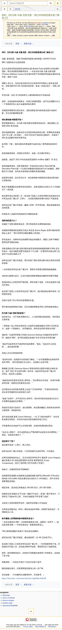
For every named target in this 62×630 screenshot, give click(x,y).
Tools (57, 9)
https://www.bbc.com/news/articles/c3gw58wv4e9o (23, 578)
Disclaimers (52, 626)
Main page (6, 595)
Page (4, 9)
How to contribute (9, 598)
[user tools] (57, 3)
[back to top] (31, 611)
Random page (7, 603)
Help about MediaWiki (10, 605)
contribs (45, 23)
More (16, 9)
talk (39, 23)
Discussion (10, 9)
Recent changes (8, 600)
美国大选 (27, 26)
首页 (43, 24)
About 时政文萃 (40, 626)
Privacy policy (28, 626)
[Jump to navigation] (4, 3)
